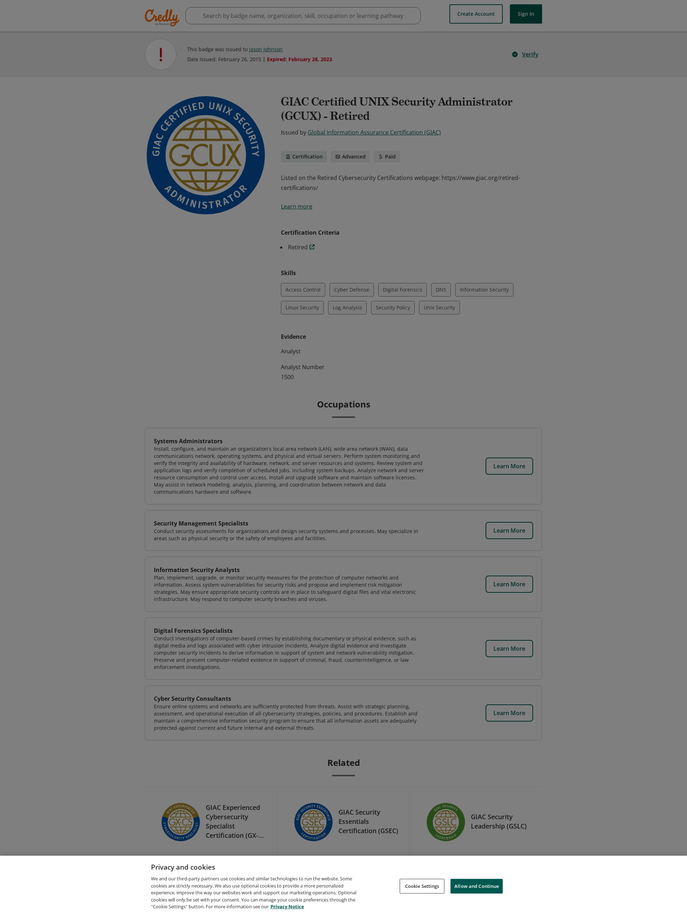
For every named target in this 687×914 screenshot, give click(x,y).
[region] (343, 885)
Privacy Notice (287, 906)
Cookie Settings (422, 886)
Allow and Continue (476, 886)
